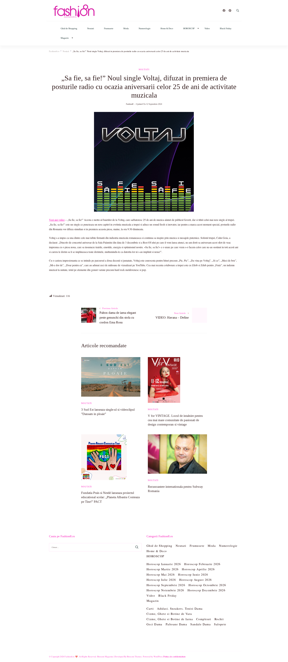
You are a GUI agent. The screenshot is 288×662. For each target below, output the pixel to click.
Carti (150, 608)
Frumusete (108, 28)
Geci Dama (154, 624)
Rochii (219, 619)
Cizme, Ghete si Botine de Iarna (169, 619)
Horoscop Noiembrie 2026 (165, 590)
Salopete (220, 624)
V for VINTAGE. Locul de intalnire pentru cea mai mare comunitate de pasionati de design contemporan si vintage (175, 420)
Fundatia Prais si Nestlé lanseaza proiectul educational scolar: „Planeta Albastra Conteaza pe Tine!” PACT (110, 497)
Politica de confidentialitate (174, 656)
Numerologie (144, 28)
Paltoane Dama (176, 624)
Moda (126, 28)
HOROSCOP (188, 28)
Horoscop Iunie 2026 (193, 574)
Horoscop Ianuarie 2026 (163, 564)
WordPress (158, 656)
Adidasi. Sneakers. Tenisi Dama (180, 608)
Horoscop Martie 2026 (162, 569)
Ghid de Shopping (69, 28)
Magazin (65, 38)
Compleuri (203, 619)
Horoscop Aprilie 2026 (198, 569)
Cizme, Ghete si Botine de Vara (169, 614)
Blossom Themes (134, 656)
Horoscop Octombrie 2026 (207, 585)
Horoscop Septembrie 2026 (165, 585)
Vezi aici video (57, 220)
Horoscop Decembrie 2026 (207, 590)
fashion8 (129, 104)
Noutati (90, 28)
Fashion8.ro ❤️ (71, 656)
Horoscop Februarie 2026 (202, 564)
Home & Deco (166, 28)
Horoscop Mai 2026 (160, 574)
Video (207, 28)
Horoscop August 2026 (195, 580)
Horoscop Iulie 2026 (161, 580)
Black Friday (226, 28)
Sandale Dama (200, 624)
